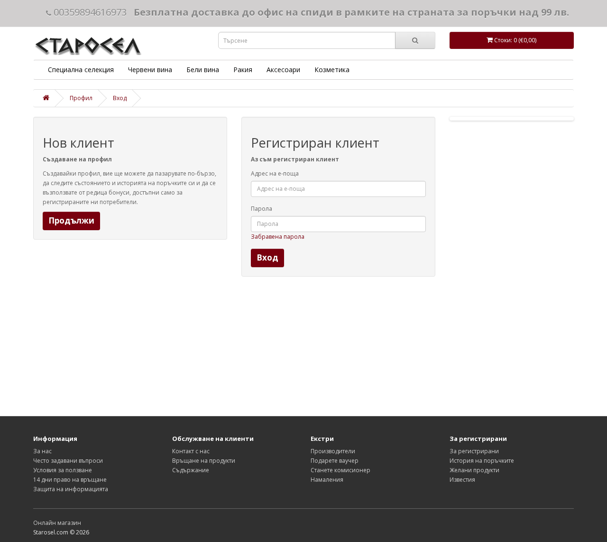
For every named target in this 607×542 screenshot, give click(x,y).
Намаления (327, 480)
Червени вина (150, 69)
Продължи (71, 220)
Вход (120, 98)
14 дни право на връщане (70, 480)
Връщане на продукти (203, 461)
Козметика (331, 69)
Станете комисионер (340, 470)
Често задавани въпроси (68, 461)
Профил (81, 98)
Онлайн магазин (57, 523)
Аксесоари (283, 69)
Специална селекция (81, 69)
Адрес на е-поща (275, 173)
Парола (261, 209)
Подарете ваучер (335, 461)
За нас (42, 451)
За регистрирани (474, 451)
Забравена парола (277, 237)
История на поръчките (482, 461)
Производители (333, 451)
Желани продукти (474, 470)
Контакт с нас (191, 451)
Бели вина (202, 69)
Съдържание (190, 470)
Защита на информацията (70, 489)
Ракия (242, 69)
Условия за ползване (62, 470)
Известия (462, 480)
